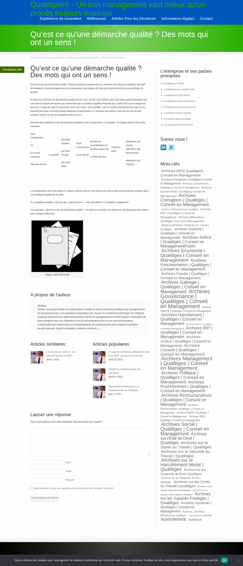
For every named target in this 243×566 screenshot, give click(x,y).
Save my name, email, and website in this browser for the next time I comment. (74, 488)
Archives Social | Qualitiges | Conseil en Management (184, 428)
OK (224, 560)
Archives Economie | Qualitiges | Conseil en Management (184, 255)
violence (195, 520)
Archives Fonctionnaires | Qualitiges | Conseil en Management (185, 264)
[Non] (238, 560)
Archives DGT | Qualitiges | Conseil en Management (185, 213)
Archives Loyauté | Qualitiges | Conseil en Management (182, 349)
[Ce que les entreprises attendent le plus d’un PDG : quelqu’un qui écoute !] (99, 357)
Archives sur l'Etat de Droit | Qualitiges (183, 438)
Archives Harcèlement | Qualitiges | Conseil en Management (182, 319)
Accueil (33, 57)
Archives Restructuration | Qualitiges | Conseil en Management (182, 409)
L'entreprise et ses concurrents (179, 101)
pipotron (77, 115)
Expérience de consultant (60, 19)
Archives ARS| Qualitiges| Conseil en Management (181, 173)
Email (68, 471)
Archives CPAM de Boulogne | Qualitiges (179, 209)
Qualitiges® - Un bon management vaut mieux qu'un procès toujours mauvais (117, 8)
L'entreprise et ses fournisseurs (180, 107)
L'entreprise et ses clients (177, 95)
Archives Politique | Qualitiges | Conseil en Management (182, 377)
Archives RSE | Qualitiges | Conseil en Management (183, 418)
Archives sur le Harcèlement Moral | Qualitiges (182, 465)
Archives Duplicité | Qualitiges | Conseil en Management (182, 233)
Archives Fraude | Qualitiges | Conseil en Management (184, 275)
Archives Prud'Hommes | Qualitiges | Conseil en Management (185, 386)
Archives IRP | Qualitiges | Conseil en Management (186, 332)
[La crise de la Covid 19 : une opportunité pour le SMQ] (36, 357)
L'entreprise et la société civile (179, 89)
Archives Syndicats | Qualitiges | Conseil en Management (186, 507)
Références (96, 19)
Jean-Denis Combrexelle (200, 515)
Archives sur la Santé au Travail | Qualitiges (185, 444)
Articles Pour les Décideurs (134, 19)
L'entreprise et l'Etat (174, 83)
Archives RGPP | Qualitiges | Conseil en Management (184, 414)
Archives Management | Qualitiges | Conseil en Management (186, 363)
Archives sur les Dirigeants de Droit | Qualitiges (182, 472)
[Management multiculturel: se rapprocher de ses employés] (99, 391)
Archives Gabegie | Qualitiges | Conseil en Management (182, 287)
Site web (69, 480)
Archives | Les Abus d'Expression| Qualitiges (182, 513)
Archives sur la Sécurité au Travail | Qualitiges (185, 453)
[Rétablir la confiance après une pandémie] (99, 374)
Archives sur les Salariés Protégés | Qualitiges (185, 498)
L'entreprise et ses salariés (177, 113)
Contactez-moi (12, 69)
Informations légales (177, 19)
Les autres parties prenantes (178, 124)
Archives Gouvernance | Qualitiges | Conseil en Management (185, 298)
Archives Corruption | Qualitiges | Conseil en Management (184, 200)
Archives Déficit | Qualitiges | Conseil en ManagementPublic (185, 241)
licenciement (173, 519)
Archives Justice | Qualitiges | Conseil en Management (185, 341)
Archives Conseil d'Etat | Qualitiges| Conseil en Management (186, 192)
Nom (68, 462)
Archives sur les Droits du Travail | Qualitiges (185, 484)
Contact (206, 19)
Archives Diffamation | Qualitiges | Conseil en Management (182, 219)
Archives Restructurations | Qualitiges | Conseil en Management (186, 400)
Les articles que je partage (177, 119)
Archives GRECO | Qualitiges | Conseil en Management (186, 309)
